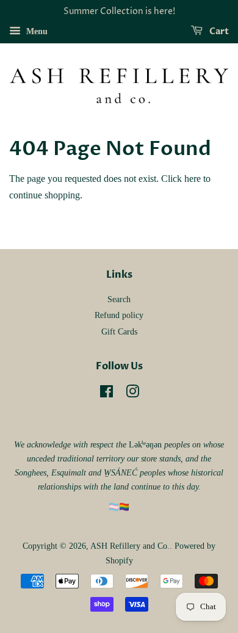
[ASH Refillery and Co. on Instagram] (132, 394)
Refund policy (119, 315)
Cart (218, 31)
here (192, 178)
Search (119, 299)
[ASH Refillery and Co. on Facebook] (106, 394)
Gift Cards (119, 331)
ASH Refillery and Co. (130, 546)
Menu (36, 31)
